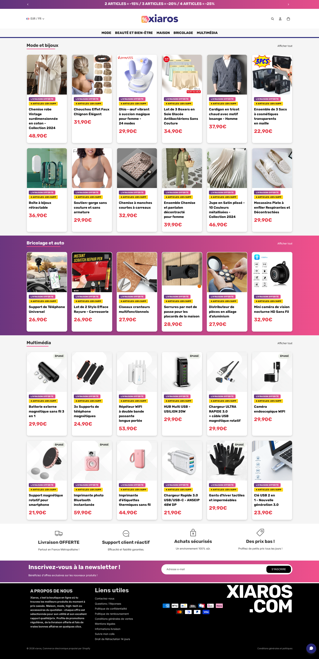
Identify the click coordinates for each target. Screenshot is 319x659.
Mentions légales (105, 623)
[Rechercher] (272, 19)
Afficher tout (284, 45)
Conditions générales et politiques (274, 648)
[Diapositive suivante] (288, 4)
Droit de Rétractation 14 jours (112, 639)
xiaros (38, 648)
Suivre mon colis (104, 633)
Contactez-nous (104, 598)
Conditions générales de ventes (114, 618)
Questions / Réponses (108, 603)
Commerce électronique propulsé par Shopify (66, 648)
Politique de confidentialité (111, 608)
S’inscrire (279, 569)
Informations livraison (107, 628)
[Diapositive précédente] (28, 4)
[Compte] (280, 19)
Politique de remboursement (112, 613)
